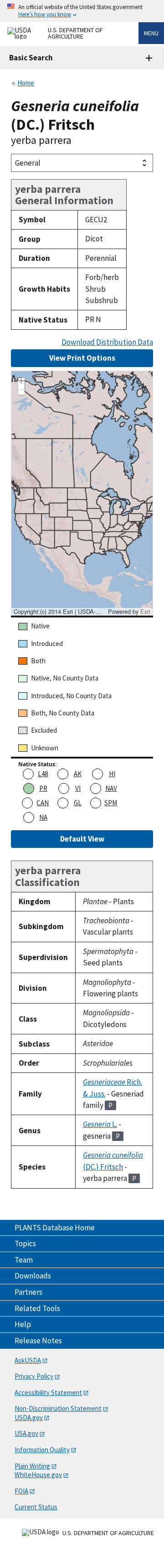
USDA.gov (29, 1417)
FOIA (21, 1491)
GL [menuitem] (78, 802)
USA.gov (26, 1433)
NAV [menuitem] (111, 788)
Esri (145, 611)
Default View (82, 839)
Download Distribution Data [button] (107, 342)
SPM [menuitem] (110, 802)
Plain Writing (32, 1466)
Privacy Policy (34, 1376)
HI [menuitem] (112, 773)
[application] (82, 493)
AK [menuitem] (78, 773)
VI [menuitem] (78, 788)
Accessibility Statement (48, 1392)
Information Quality (42, 1449)
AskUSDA (28, 1360)
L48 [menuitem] (43, 773)
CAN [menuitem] (42, 802)
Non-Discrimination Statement (58, 1408)
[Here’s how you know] (82, 11)
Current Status (36, 1507)
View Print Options (82, 358)
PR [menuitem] (43, 788)
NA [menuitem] (43, 817)
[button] (21, 382)
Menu (151, 33)
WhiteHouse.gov (38, 1474)
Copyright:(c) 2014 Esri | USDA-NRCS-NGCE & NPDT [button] (60, 611)
